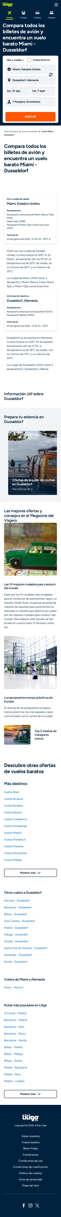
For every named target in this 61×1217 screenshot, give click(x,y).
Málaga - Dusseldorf (16, 934)
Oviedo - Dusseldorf (16, 941)
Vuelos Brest (11, 792)
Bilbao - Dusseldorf (15, 914)
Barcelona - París (14, 1026)
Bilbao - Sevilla (13, 1060)
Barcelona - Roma (15, 1033)
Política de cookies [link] (30, 1173)
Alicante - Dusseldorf (17, 900)
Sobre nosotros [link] (31, 1136)
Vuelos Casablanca (15, 819)
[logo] (8, 5)
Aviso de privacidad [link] (30, 1179)
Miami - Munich (13, 987)
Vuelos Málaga (13, 859)
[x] (37, 1205)
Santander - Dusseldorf (18, 954)
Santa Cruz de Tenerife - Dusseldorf (25, 948)
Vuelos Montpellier (15, 853)
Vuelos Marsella (13, 846)
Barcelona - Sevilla (15, 1040)
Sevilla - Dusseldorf (15, 961)
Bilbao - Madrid (13, 1047)
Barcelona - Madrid (15, 1020)
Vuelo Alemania (11, 131)
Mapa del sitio (30, 1185)
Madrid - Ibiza (12, 1074)
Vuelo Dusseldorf (30, 131)
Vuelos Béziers (13, 812)
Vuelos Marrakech (15, 839)
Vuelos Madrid (12, 832)
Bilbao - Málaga (13, 1054)
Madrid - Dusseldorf (16, 927)
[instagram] (30, 1205)
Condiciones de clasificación (30, 1166)
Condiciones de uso (31, 1160)
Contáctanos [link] (30, 1154)
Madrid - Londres (14, 1081)
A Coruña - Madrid (15, 1013)
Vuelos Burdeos (13, 805)
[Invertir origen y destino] (50, 74)
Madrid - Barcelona (15, 1067)
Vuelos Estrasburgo (15, 826)
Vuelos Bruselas (13, 798)
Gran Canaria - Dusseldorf (19, 921)
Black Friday (30, 1148)
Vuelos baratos (30, 1142)
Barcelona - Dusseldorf (18, 907)
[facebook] (23, 1205)
